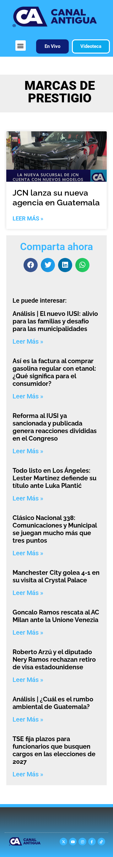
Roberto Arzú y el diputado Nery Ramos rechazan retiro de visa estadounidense (54, 659)
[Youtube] (73, 841)
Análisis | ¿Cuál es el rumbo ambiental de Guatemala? (53, 703)
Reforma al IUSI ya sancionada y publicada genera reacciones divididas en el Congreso (55, 427)
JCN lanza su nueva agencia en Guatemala (56, 197)
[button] (20, 45)
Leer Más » (28, 218)
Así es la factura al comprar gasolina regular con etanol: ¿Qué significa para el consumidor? (54, 372)
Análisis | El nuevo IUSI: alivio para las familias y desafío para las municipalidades (55, 321)
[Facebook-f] (92, 841)
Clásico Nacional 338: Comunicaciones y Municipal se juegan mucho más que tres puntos (55, 529)
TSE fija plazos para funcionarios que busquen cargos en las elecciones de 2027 (54, 750)
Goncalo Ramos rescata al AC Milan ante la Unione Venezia (56, 616)
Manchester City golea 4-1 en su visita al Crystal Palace (56, 576)
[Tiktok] (101, 841)
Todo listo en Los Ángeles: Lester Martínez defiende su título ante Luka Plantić (54, 478)
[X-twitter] (63, 841)
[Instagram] (82, 841)
